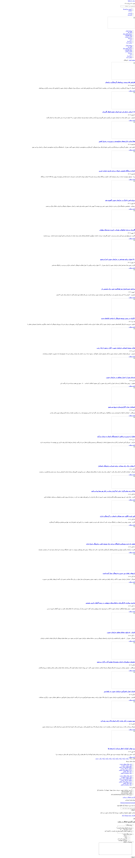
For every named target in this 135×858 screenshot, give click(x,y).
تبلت (126, 837)
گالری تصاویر (128, 36)
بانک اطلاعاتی (128, 35)
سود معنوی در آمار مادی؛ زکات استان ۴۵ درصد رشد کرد (118, 721)
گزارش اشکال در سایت (129, 797)
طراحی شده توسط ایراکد (128, 815)
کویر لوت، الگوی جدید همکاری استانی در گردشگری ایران (117, 516)
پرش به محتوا (131, 0)
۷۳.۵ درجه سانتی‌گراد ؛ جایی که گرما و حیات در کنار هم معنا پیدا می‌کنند (113, 491)
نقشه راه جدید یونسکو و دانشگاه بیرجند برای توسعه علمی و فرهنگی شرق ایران (110, 544)
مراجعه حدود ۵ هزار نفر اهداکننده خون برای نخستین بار (118, 289)
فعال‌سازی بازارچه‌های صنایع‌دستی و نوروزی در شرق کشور (117, 141)
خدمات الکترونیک (127, 33)
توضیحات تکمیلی (127, 842)
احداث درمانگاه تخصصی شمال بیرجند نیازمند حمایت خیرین (117, 171)
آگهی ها (130, 32)
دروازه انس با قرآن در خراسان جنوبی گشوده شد (120, 200)
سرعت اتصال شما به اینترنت (124, 828)
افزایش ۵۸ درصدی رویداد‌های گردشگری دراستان (120, 82)
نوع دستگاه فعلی (127, 834)
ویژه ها (130, 38)
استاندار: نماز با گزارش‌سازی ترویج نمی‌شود (121, 407)
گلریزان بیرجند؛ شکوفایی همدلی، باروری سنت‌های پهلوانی (117, 230)
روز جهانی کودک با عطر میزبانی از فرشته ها (121, 748)
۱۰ (100, 758)
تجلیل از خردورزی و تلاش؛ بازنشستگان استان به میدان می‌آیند (116, 436)
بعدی (96, 758)
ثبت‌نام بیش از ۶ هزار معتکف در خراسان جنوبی (120, 377)
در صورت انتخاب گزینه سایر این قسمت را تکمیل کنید (118, 831)
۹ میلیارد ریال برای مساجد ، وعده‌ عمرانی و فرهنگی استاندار (116, 466)
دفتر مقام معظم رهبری (126, 764)
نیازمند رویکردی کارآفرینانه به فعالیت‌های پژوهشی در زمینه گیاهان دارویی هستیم (110, 603)
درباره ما (129, 41)
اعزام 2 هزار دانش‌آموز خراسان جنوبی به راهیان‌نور (119, 691)
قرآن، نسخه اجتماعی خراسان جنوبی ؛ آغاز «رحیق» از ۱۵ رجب (116, 348)
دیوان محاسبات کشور (126, 773)
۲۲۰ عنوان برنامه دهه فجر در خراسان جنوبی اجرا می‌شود (117, 259)
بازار (131, 39)
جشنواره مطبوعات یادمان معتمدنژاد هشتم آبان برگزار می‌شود (116, 662)
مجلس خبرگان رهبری (126, 768)
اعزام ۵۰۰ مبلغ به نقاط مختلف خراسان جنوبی (121, 632)
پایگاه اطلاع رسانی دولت (125, 767)
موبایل (125, 835)
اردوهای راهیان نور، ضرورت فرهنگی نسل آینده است (119, 573)
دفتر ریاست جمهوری (126, 765)
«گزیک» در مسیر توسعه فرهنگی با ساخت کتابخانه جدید (118, 318)
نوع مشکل (129, 825)
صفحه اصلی (129, 31)
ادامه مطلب (132, 91)
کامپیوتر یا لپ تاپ (122, 838)
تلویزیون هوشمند (122, 840)
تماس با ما (129, 42)
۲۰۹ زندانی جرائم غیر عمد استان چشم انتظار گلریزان (118, 112)
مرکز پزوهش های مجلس (125, 770)
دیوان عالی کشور (127, 771)
